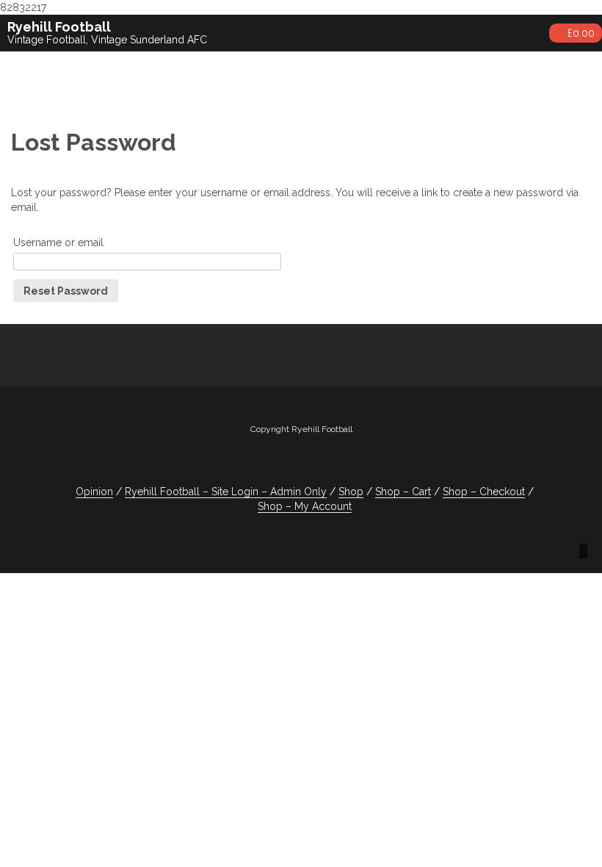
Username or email (58, 242)
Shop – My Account (305, 506)
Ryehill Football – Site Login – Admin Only (226, 491)
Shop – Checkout (484, 491)
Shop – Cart (403, 491)
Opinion (94, 491)
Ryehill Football (59, 27)
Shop (350, 491)
